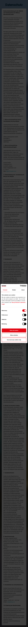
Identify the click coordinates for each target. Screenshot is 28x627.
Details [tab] (14, 290)
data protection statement (18, 302)
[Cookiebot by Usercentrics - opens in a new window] (20, 286)
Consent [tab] (5, 290)
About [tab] (23, 290)
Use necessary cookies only (14, 339)
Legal (3, 304)
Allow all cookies (14, 330)
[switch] (24, 315)
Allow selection (14, 335)
